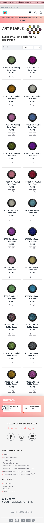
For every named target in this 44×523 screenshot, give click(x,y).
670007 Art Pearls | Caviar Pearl (32, 154)
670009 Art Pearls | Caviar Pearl (32, 183)
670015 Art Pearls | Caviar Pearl (32, 269)
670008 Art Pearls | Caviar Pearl (11, 183)
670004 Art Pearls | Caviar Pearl (11, 126)
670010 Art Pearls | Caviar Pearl (11, 211)
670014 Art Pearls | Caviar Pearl (11, 269)
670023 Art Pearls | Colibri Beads (32, 383)
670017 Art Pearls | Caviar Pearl (32, 297)
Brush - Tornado (35, 406)
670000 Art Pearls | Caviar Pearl (11, 69)
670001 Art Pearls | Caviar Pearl (32, 69)
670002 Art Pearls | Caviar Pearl (11, 97)
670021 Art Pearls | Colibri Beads (32, 354)
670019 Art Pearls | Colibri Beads (32, 326)
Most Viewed (9, 400)
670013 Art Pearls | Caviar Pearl (32, 240)
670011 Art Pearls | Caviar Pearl (32, 211)
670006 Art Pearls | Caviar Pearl (11, 154)
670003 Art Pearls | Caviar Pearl (32, 97)
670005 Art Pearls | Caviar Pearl (32, 126)
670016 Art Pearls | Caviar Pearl (11, 297)
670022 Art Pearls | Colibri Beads (11, 383)
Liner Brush (14, 406)
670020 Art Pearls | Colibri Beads (11, 354)
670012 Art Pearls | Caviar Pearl (11, 240)
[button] (4, 408)
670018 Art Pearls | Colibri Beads (11, 326)
